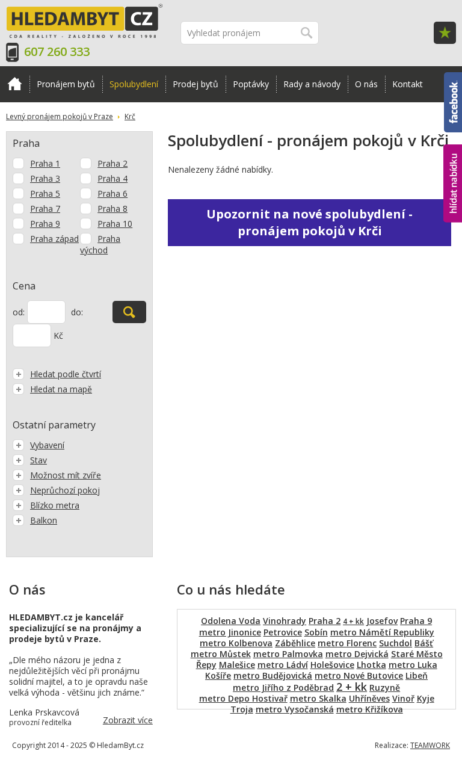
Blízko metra (54, 505)
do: (77, 312)
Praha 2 (112, 163)
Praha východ (100, 244)
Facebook (453, 77)
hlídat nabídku (452, 161)
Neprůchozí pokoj (65, 490)
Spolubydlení (133, 84)
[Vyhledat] (129, 312)
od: (19, 312)
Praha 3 (45, 178)
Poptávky (251, 84)
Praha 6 (112, 193)
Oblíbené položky (445, 33)
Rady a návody (311, 84)
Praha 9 (45, 223)
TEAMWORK (430, 745)
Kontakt (407, 84)
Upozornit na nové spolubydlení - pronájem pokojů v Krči (309, 222)
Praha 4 (112, 178)
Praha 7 (45, 208)
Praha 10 (114, 223)
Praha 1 (45, 163)
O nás (366, 84)
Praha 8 (112, 208)
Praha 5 (45, 193)
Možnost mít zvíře (65, 475)
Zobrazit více (128, 720)
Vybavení (47, 445)
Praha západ (54, 238)
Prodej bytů (195, 84)
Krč (130, 116)
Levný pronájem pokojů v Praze (59, 116)
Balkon (43, 520)
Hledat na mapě (61, 389)
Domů (14, 84)
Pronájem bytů (66, 84)
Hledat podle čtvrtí (65, 374)
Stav (38, 460)
